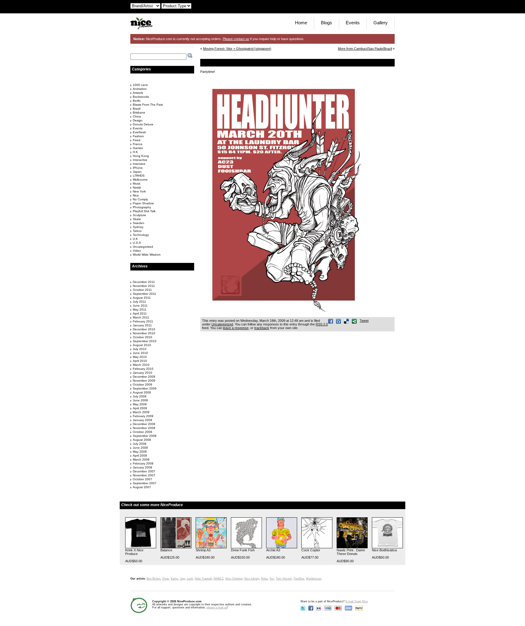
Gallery (380, 22)
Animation (140, 88)
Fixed (136, 140)
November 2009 (144, 380)
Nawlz (137, 187)
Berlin (137, 100)
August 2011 (142, 297)
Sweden (138, 223)
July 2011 (139, 301)
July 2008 (139, 443)
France (137, 144)
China (137, 116)
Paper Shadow (143, 203)
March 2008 (141, 459)
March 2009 (141, 412)
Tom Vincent (284, 578)
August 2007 (142, 487)
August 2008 (142, 439)
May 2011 (139, 309)
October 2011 (142, 289)
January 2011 (142, 325)
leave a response (236, 328)
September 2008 (144, 435)
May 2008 (140, 451)
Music (137, 183)
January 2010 (142, 372)
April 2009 (140, 408)
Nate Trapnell (203, 578)
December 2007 (144, 471)
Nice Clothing (233, 578)
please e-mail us (217, 607)
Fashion (138, 136)
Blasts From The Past (148, 104)
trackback (261, 328)
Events (353, 22)
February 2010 (143, 368)
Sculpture (139, 215)
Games (138, 148)
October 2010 (142, 337)
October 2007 (142, 479)
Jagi (182, 578)
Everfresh (139, 132)
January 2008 (142, 467)
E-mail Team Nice (356, 601)
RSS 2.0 (322, 324)
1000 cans (140, 85)
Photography (142, 207)
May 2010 (140, 357)
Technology (141, 234)
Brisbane (139, 112)
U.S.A (137, 242)
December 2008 (144, 424)
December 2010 (144, 329)
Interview (139, 163)
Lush (190, 578)
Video (137, 250)
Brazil (136, 108)
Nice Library (251, 578)
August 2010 (142, 345)
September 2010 (144, 341)
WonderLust (313, 578)
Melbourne (140, 179)
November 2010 (144, 333)
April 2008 (140, 455)
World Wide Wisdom (146, 254)
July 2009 (139, 396)
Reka (264, 578)
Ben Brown (153, 578)
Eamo (174, 578)
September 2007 (144, 483)
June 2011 (140, 305)
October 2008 (142, 432)
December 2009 (144, 376)
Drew (165, 578)
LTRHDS (139, 175)
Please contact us (236, 39)
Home (301, 22)
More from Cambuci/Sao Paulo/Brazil (365, 48)
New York (139, 191)
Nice (136, 195)
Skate (137, 219)
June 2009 (140, 400)
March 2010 (141, 364)
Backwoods (141, 96)
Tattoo (137, 231)
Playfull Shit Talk (144, 211)
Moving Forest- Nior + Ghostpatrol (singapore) (237, 48)
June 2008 (140, 447)
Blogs (326, 22)
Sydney (138, 227)
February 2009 (143, 416)
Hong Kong (141, 156)
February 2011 (143, 321)
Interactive (140, 160)
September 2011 (144, 293)
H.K (135, 152)
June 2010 (140, 353)
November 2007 (144, 475)
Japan (137, 171)
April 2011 (140, 313)
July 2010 (139, 349)
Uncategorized (222, 324)
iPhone (138, 167)
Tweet (364, 320)
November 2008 (144, 428)
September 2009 (144, 388)
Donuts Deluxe (143, 124)
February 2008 (143, 463)
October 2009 (142, 384)
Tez (271, 578)
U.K (135, 238)
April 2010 (140, 360)
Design (137, 120)
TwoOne (298, 578)
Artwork (138, 92)
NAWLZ (219, 578)
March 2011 (141, 317)
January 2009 (142, 420)
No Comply (140, 199)
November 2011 (144, 285)
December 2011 (144, 282)
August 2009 (142, 392)
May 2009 (140, 404)
